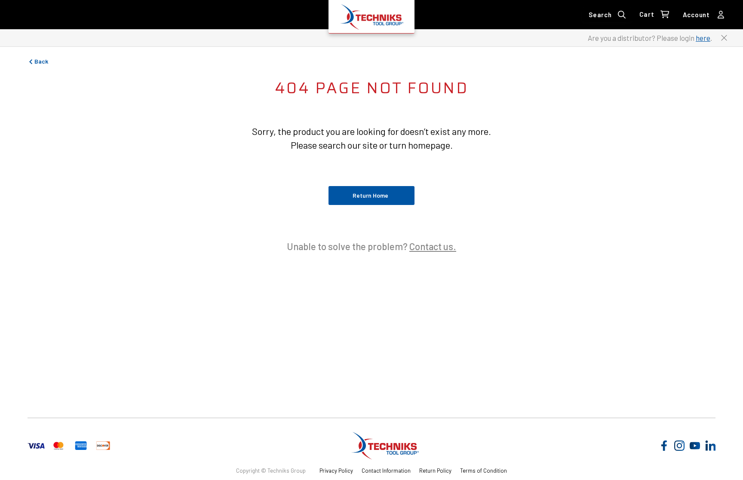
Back (41, 61)
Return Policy (435, 470)
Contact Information (386, 470)
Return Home (370, 195)
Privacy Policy (336, 470)
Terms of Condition (483, 470)
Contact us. (432, 246)
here (703, 38)
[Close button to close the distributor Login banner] (724, 38)
